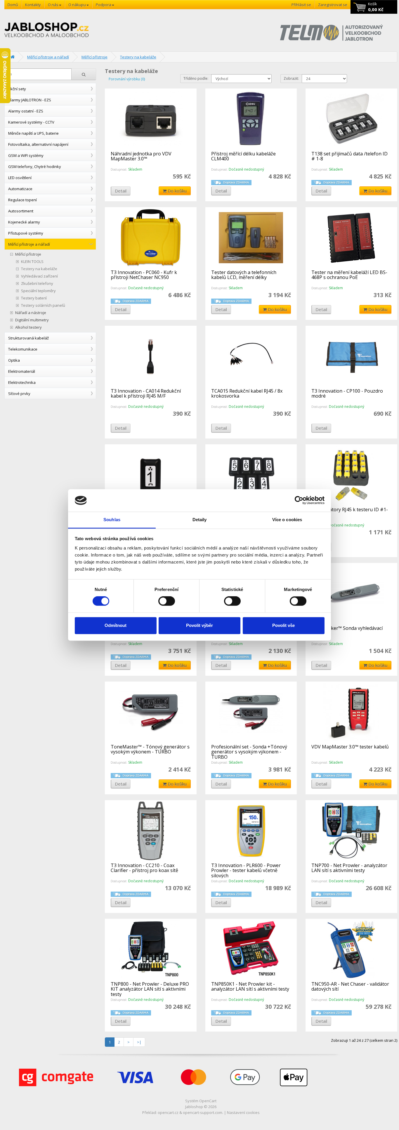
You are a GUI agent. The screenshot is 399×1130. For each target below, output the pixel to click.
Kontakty (33, 4)
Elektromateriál (21, 371)
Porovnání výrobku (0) (127, 79)
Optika (14, 360)
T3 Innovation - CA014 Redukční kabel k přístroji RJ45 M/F (146, 393)
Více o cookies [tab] (287, 519)
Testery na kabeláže (138, 57)
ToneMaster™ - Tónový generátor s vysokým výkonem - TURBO (150, 749)
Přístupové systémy (25, 233)
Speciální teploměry (38, 290)
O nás (53, 4)
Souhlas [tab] (111, 519)
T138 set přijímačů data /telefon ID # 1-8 (349, 156)
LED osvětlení (20, 177)
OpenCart (207, 1100)
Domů (13, 4)
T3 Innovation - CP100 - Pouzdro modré (347, 393)
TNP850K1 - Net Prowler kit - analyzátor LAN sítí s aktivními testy (250, 986)
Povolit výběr (199, 625)
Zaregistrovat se (332, 4)
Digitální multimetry (32, 320)
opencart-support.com (202, 1112)
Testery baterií (34, 298)
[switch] (166, 601)
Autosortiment (20, 211)
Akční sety (17, 88)
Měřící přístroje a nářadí (48, 57)
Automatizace (20, 188)
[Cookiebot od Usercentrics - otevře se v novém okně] (299, 500)
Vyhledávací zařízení (39, 276)
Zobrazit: (291, 78)
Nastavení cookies (243, 1112)
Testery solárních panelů (43, 305)
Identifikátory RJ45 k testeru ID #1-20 (349, 512)
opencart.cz (168, 1112)
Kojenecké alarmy (24, 222)
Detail (120, 191)
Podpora (103, 4)
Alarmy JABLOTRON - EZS (29, 100)
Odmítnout (115, 625)
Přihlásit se (301, 4)
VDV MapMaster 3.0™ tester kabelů (350, 746)
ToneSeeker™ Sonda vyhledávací (347, 628)
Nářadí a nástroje (30, 312)
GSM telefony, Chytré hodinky (34, 166)
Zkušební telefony (37, 283)
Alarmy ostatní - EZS (25, 111)
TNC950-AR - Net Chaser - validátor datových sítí (350, 986)
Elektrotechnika (22, 382)
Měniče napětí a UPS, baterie (33, 133)
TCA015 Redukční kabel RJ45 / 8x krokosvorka (246, 393)
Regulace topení (22, 199)
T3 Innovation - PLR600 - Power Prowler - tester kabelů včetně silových (246, 870)
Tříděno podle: (195, 78)
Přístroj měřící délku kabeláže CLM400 (243, 156)
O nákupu (77, 4)
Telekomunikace (22, 349)
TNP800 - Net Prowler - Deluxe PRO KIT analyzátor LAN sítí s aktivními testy (150, 989)
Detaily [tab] (199, 519)
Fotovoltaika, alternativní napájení (38, 144)
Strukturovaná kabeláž (28, 338)
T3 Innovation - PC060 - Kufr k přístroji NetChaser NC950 (144, 275)
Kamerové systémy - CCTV (31, 122)
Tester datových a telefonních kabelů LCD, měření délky (243, 275)
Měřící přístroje (94, 57)
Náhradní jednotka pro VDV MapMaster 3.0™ (141, 156)
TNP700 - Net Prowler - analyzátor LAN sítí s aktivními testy (349, 868)
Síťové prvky (19, 393)
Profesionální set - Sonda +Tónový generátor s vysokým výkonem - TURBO (249, 751)
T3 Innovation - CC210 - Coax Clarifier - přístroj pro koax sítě (144, 868)
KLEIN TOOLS (32, 261)
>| (139, 1042)
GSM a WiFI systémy (26, 155)
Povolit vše (283, 625)
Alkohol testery (28, 327)
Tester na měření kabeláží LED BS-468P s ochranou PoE (349, 275)
